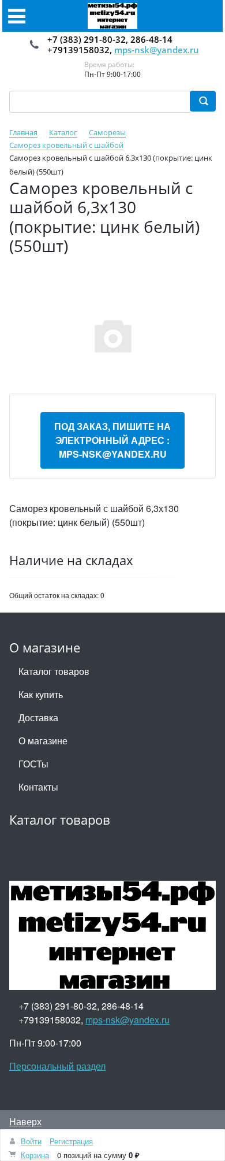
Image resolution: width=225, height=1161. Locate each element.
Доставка (38, 717)
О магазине (43, 740)
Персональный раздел (57, 1066)
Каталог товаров (53, 671)
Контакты (38, 786)
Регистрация (71, 1141)
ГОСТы (33, 763)
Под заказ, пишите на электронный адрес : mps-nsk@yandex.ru (112, 440)
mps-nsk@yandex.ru (156, 49)
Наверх (25, 1121)
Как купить (40, 694)
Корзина (35, 1154)
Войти (31, 1141)
